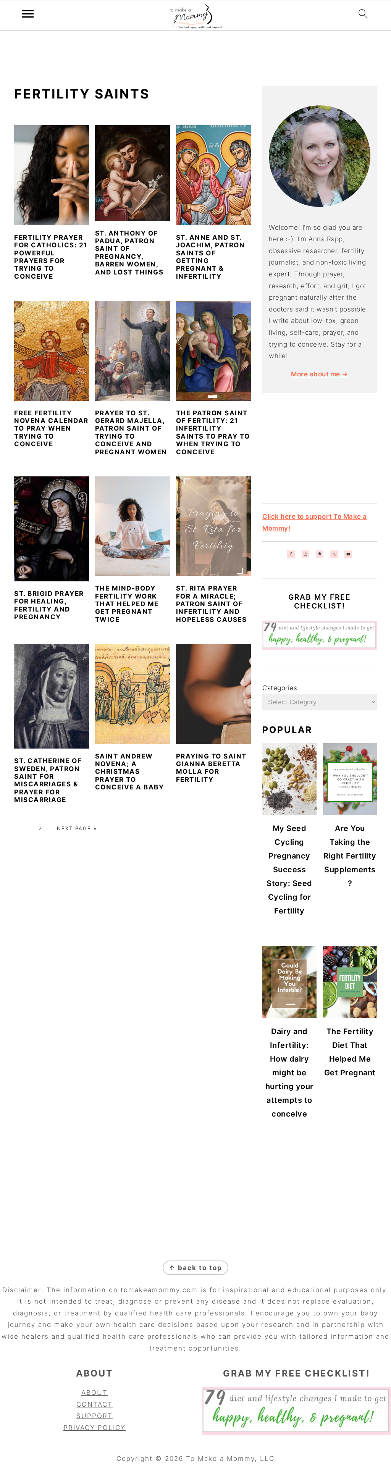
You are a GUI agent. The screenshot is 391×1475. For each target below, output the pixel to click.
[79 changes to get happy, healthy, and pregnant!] (319, 647)
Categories (279, 688)
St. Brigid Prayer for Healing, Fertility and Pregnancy (49, 605)
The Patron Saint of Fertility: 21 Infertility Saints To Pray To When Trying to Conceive (213, 432)
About (94, 1392)
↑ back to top (195, 1268)
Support (94, 1416)
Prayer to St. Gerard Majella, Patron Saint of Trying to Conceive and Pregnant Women (131, 432)
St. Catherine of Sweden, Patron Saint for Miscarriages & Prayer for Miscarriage (48, 780)
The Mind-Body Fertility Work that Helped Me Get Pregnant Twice (127, 603)
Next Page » (77, 828)
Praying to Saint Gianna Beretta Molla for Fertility (211, 767)
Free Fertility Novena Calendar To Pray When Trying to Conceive (51, 428)
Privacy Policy (94, 1427)
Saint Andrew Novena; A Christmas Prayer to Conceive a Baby (129, 771)
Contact (94, 1404)
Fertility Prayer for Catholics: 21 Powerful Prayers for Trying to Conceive (50, 257)
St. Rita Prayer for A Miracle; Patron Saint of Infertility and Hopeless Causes (211, 603)
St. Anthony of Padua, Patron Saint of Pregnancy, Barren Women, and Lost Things (129, 252)
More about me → (319, 374)
